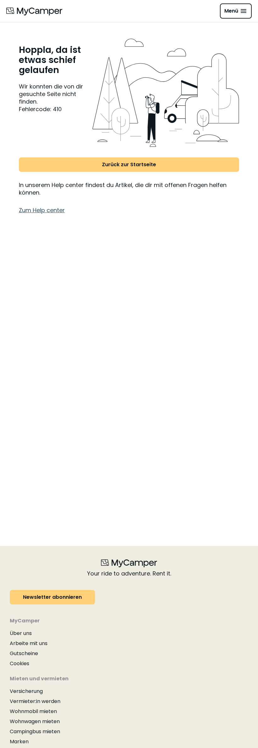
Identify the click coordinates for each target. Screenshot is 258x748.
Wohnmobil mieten (33, 711)
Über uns (21, 633)
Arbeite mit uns (29, 643)
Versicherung (26, 691)
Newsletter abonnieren (52, 597)
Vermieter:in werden (35, 701)
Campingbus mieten (35, 731)
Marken (19, 741)
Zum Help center (42, 210)
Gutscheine (24, 653)
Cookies (19, 663)
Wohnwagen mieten (35, 721)
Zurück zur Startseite (129, 164)
